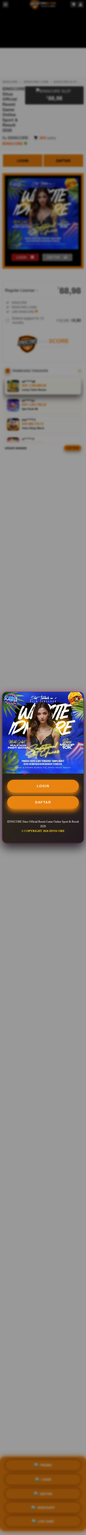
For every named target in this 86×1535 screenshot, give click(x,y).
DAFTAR (43, 802)
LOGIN (43, 786)
